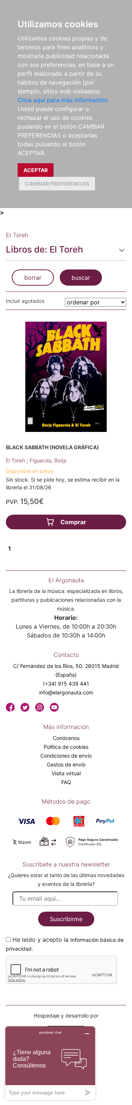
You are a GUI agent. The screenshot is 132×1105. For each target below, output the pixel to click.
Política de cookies (66, 747)
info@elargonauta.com (66, 692)
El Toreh (16, 460)
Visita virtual (66, 773)
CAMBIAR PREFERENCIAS (57, 183)
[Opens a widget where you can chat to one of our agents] (50, 1062)
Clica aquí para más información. (63, 100)
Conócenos (66, 738)
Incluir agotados (25, 301)
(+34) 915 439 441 (66, 683)
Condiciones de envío (66, 755)
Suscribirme (66, 919)
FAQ (66, 782)
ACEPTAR (35, 170)
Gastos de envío (66, 764)
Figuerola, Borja (48, 460)
